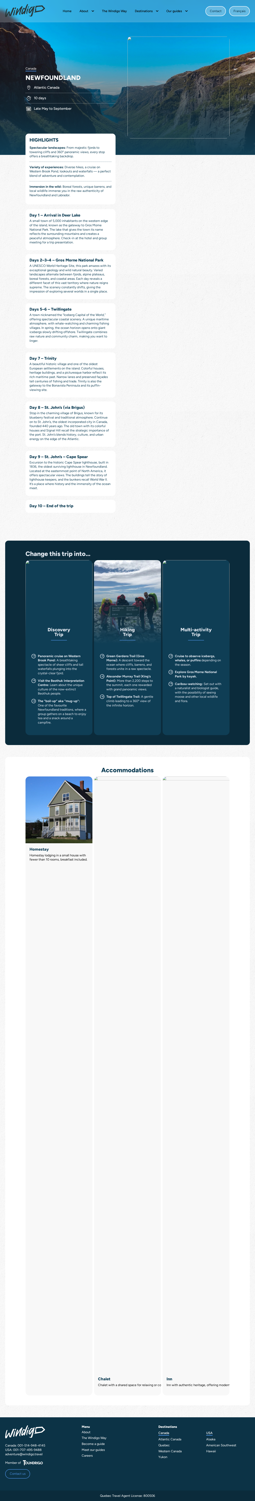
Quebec (164, 1445)
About (83, 11)
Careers (87, 1455)
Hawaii (211, 1451)
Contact (216, 11)
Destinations (144, 11)
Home (67, 11)
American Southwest (221, 1445)
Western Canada (170, 1451)
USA (209, 1433)
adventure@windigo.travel (24, 1454)
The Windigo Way (114, 11)
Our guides (174, 11)
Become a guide (93, 1444)
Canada (163, 1433)
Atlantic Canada (169, 1439)
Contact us (18, 1474)
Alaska (210, 1439)
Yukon (162, 1457)
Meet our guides (93, 1450)
